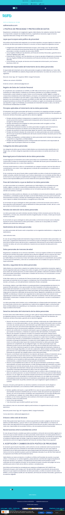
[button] (45, 8)
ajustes (5, 513)
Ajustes (56, 512)
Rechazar (49, 512)
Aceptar (41, 512)
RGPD (10, 508)
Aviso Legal (4, 508)
